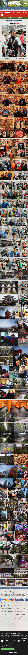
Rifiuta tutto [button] (20, 649)
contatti (21, 8)
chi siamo (7, 8)
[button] (14, 652)
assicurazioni (14, 8)
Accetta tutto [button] (7, 649)
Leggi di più (24, 638)
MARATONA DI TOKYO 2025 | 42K (13, 13)
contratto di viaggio (20, 9)
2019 (7, 20)
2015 (16, 20)
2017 (10, 20)
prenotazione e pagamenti (8, 9)
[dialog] (14, 643)
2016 (13, 20)
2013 (19, 20)
